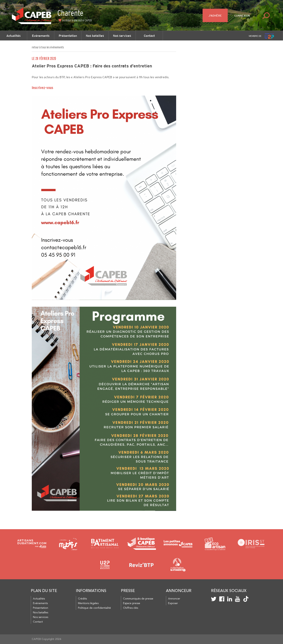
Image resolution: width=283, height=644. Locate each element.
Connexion (242, 15)
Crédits (82, 598)
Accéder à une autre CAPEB (77, 20)
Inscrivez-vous (42, 88)
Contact (149, 35)
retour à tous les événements (48, 47)
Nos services (122, 35)
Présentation (68, 35)
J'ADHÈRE (215, 15)
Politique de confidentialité (94, 608)
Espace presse (131, 603)
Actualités (13, 35)
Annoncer (174, 598)
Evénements (40, 35)
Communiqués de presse (138, 598)
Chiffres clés (130, 608)
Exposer (173, 603)
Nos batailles (95, 35)
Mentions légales (88, 603)
